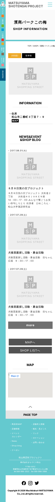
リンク (36, 433)
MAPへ (30, 342)
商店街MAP (17, 424)
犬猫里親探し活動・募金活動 (26, 252)
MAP (15, 120)
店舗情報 (15, 429)
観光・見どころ (40, 429)
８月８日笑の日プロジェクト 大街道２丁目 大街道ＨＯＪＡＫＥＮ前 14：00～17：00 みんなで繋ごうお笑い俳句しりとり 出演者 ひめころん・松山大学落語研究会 (29, 200)
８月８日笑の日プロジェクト (26, 188)
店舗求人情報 (39, 424)
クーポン (15, 450)
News (14, 441)
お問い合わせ (39, 442)
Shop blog (17, 446)
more (30, 325)
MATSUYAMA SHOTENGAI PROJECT (25, 4)
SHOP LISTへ (30, 350)
